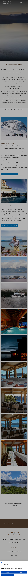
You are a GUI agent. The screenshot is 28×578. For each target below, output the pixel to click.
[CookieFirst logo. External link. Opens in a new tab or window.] (1, 562)
